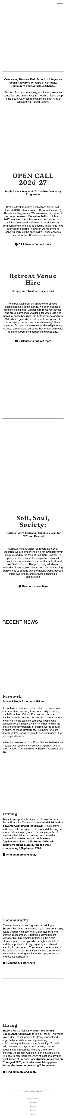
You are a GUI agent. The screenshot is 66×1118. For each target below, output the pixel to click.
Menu (59, 3)
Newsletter (33, 1102)
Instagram (33, 1106)
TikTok (33, 1114)
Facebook (33, 1110)
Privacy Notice (33, 1098)
